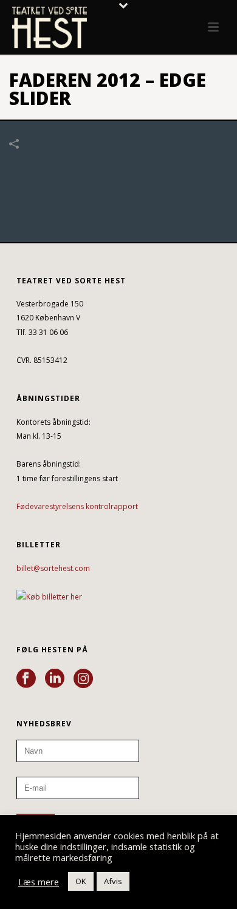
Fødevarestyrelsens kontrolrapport (77, 506)
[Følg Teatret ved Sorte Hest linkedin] (54, 679)
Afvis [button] (113, 881)
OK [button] (80, 881)
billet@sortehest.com (53, 568)
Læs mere (38, 881)
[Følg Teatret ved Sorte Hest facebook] (26, 679)
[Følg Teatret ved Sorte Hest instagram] (83, 679)
